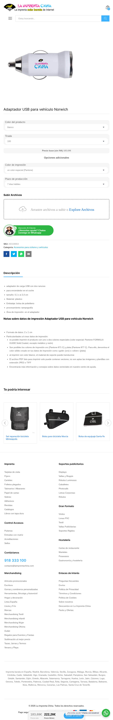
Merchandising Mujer (14, 622)
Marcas (7, 610)
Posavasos (64, 556)
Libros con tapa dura (14, 513)
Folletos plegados (12, 484)
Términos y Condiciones (70, 593)
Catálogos (9, 509)
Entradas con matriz (13, 535)
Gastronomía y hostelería (70, 560)
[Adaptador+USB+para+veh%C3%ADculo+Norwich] (14, 254)
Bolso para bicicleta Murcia (55, 436)
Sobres (7, 497)
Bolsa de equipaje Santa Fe (92, 436)
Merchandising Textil (13, 614)
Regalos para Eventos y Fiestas (19, 635)
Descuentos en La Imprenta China (75, 606)
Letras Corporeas (67, 493)
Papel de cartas (11, 493)
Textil (61, 522)
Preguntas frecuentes (69, 581)
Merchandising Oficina (14, 627)
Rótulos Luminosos (68, 480)
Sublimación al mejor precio (17, 639)
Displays (63, 472)
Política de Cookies (68, 598)
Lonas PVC (64, 518)
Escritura (8, 585)
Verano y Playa (11, 647)
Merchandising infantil (14, 618)
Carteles (8, 480)
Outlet (7, 631)
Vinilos (62, 514)
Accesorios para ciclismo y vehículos (31, 247)
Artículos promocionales (15, 581)
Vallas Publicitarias (67, 526)
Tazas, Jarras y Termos (15, 643)
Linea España (10, 602)
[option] (20, 423)
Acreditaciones (11, 539)
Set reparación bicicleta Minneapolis (17, 437)
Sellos (7, 543)
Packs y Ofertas (66, 610)
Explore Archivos (81, 210)
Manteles (63, 552)
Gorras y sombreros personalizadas (21, 589)
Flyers (7, 476)
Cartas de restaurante (69, 548)
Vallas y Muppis (66, 476)
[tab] (13, 274)
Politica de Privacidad (69, 589)
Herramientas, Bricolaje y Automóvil (20, 593)
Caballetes (64, 484)
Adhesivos (9, 501)
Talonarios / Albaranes (14, 488)
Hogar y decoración (13, 598)
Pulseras (8, 531)
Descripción (12, 273)
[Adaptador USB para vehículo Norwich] (6, 254)
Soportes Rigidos (67, 531)
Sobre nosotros (66, 602)
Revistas (8, 505)
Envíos (62, 585)
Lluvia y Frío (10, 606)
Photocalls (63, 488)
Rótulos (62, 497)
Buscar (105, 18)
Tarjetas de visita (12, 472)
